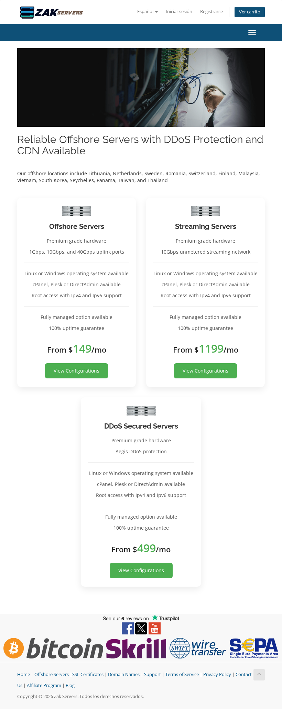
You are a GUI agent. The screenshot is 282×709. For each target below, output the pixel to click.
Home (23, 674)
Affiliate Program (44, 685)
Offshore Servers (51, 674)
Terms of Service (182, 674)
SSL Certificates (88, 674)
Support (152, 674)
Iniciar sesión (179, 11)
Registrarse (211, 11)
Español (145, 11)
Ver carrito (249, 12)
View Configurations (76, 370)
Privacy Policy (217, 674)
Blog (70, 685)
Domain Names (124, 674)
